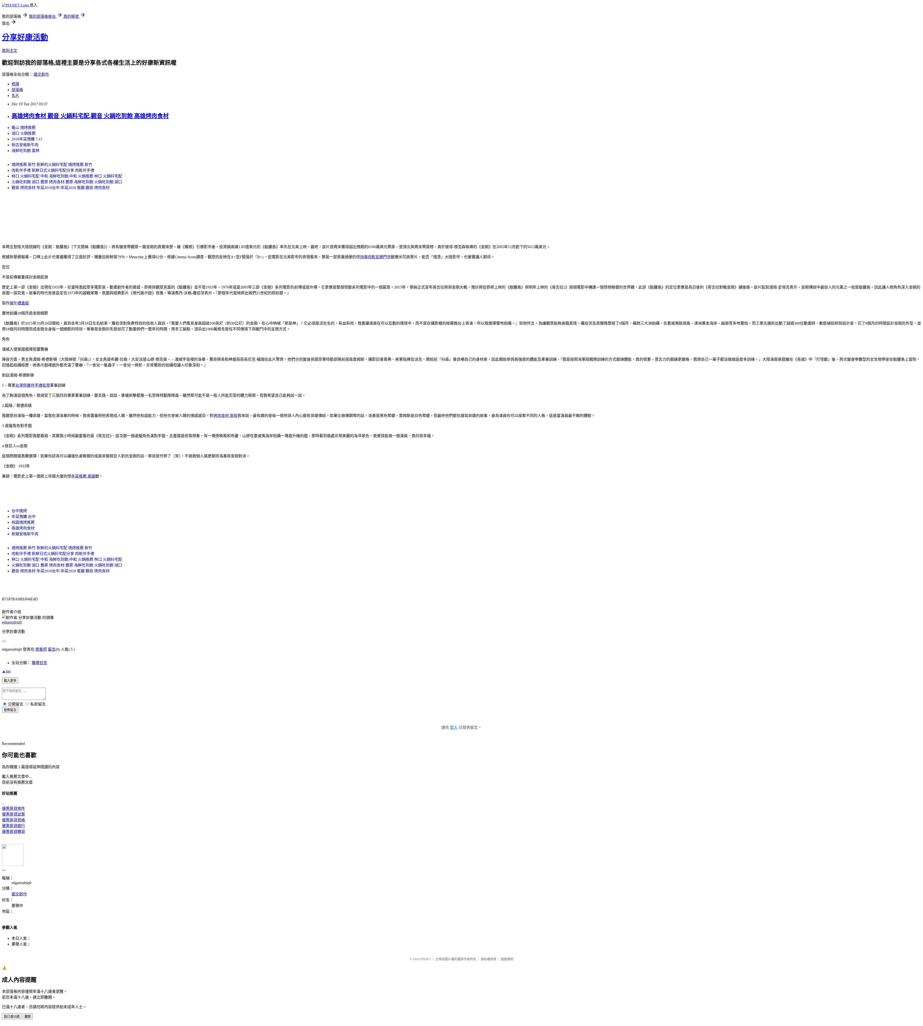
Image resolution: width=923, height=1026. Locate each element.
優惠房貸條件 (13, 808)
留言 (52, 649)
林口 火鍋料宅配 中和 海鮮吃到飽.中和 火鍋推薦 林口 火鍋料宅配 (67, 176)
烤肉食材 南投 (225, 416)
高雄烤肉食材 (23, 528)
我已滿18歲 (12, 1016)
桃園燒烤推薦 (23, 522)
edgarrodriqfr (12, 622)
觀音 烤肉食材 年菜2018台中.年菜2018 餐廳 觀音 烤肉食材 (61, 188)
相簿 (15, 84)
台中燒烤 (19, 511)
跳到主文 (9, 51)
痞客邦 (41, 649)
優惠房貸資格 (13, 820)
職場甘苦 (39, 663)
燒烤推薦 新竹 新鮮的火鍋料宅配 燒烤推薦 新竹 (52, 165)
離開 (28, 1016)
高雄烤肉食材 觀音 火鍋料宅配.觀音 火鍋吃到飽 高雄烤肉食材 (90, 116)
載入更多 (10, 680)
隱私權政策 (488, 959)
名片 (15, 96)
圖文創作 (41, 74)
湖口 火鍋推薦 (24, 133)
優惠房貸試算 (13, 814)
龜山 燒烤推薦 (24, 128)
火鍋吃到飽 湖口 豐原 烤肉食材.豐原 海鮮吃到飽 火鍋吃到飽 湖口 (67, 182)
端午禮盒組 (19, 303)
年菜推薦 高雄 (83, 476)
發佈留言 (10, 710)
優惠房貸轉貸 (13, 832)
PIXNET (425, 959)
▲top (6, 671)
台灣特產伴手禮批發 (32, 385)
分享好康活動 (25, 37)
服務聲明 (507, 959)
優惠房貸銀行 (13, 826)
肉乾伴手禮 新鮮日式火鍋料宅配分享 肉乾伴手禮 (53, 170)
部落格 (17, 90)
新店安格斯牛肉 (25, 145)
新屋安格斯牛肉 (25, 534)
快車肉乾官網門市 (375, 257)
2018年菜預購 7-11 (27, 139)
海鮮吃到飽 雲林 (25, 151)
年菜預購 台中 (24, 517)
